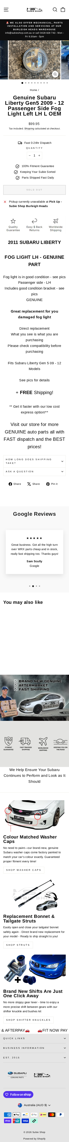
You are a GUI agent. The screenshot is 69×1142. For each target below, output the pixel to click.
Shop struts (18, 945)
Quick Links (14, 1038)
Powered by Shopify (34, 1138)
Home (33, 90)
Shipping (29, 128)
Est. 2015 (11, 1057)
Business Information (24, 1048)
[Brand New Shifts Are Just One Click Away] (34, 970)
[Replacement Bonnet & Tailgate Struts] (34, 895)
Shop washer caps (23, 870)
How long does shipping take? (29, 461)
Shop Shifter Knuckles (28, 1020)
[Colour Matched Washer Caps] (34, 816)
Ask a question (20, 471)
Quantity (34, 148)
